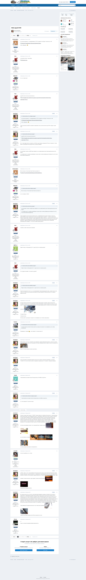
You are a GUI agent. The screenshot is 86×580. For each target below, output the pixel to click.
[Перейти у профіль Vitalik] (15, 379)
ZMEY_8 (15, 245)
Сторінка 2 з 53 (34, 35)
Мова (41, 577)
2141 (20, 31)
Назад (14, 35)
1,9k (16, 331)
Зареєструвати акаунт (23, 550)
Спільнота (13, 5)
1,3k (16, 529)
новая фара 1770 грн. (24, 99)
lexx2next (18, 30)
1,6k (16, 123)
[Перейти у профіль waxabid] (15, 454)
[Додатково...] (57, 39)
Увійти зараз (45, 550)
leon (15, 56)
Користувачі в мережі (26, 7)
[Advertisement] (28, 19)
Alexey (15, 519)
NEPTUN (72, 23)
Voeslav (15, 321)
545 (16, 385)
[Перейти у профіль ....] (61, 24)
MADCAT (15, 75)
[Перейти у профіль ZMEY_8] (15, 248)
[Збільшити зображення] (27, 45)
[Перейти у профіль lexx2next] (12, 31)
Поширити (47, 31)
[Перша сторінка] (11, 35)
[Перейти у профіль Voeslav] (15, 325)
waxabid (15, 450)
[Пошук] (74, 5)
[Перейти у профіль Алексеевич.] (15, 43)
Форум (38, 7)
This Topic (70, 5)
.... (63, 23)
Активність (18, 5)
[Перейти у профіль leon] (15, 59)
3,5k (16, 49)
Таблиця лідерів (18, 7)
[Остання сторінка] (30, 35)
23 (15, 255)
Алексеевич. (15, 39)
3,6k (16, 85)
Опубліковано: (25, 39)
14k (16, 103)
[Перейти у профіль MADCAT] (15, 79)
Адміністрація (33, 7)
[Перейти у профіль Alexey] (15, 523)
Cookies (44, 577)
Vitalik (15, 375)
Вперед (28, 35)
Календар (12, 7)
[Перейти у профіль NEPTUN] (69, 24)
